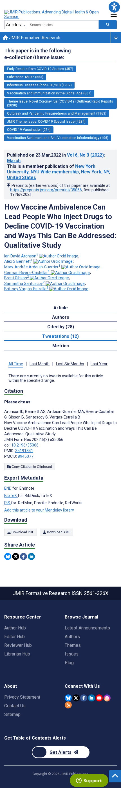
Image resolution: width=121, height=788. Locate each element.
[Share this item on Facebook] (23, 556)
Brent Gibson (16, 278)
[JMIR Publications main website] (52, 14)
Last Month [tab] (40, 364)
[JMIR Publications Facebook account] (83, 697)
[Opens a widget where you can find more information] (89, 781)
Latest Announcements (87, 628)
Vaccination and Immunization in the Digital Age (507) (49, 93)
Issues (72, 654)
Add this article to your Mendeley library (39, 510)
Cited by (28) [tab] (60, 326)
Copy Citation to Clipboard (31, 467)
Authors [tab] (60, 317)
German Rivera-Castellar (27, 272)
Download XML (58, 532)
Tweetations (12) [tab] (60, 336)
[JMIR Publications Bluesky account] (68, 697)
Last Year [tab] (99, 364)
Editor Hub (14, 636)
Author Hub (15, 628)
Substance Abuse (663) (25, 77)
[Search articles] (108, 24)
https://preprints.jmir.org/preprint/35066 (46, 190)
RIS (7, 503)
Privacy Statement (22, 697)
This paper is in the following (37, 54)
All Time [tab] (15, 364)
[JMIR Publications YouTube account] (99, 697)
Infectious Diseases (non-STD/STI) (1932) (39, 85)
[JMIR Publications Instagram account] (107, 697)
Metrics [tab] (60, 345)
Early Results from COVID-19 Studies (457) (40, 69)
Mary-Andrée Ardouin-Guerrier (32, 267)
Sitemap (12, 714)
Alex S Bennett (18, 261)
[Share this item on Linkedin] (31, 556)
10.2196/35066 (25, 445)
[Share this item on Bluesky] (7, 556)
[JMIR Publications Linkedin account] (91, 697)
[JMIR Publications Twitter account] (76, 697)
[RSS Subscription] (68, 704)
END (8, 488)
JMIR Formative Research (34, 37)
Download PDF (22, 532)
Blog (69, 662)
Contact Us (15, 705)
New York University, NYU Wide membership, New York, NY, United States (58, 172)
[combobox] (63, 24)
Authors (72, 636)
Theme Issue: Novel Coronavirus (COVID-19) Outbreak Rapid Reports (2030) (60, 103)
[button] (114, 7)
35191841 (24, 450)
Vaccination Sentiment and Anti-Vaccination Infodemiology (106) (57, 138)
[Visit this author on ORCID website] (58, 256)
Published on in (56, 157)
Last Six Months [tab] (70, 364)
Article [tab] (60, 307)
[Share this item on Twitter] (15, 556)
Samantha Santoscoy (24, 283)
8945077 (25, 456)
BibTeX (11, 495)
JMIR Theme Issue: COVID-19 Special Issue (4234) (46, 122)
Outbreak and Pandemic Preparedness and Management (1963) (56, 113)
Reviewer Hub (18, 645)
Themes (73, 645)
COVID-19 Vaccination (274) (29, 130)
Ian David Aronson (21, 256)
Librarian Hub (17, 654)
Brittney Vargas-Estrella (26, 289)
